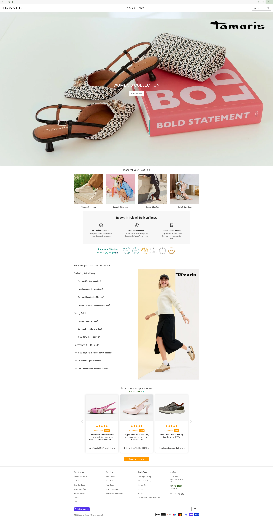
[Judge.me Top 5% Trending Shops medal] (162, 250)
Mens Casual (110, 477)
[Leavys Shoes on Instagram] (9, 2)
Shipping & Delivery (144, 477)
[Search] (268, 8)
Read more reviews (136, 459)
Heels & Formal (79, 493)
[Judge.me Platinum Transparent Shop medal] (135, 250)
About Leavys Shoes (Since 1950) (149, 498)
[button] (132, 8)
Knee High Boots (80, 485)
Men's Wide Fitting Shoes (114, 493)
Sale (75, 502)
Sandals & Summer (120, 191)
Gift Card (141, 493)
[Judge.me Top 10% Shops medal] (171, 250)
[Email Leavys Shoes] (2, 2)
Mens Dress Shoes (112, 489)
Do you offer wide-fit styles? (90, 329)
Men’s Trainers (111, 481)
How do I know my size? (88, 321)
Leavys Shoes (84, 515)
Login (262, 2)
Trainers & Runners (88, 191)
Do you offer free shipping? (89, 281)
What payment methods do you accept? (95, 353)
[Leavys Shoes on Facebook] (6, 2)
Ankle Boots (78, 481)
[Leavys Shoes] (12, 8)
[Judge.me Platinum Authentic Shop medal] (126, 250)
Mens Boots (110, 485)
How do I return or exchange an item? (94, 305)
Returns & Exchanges (145, 481)
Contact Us (142, 485)
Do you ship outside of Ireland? (91, 297)
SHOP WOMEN (136, 93)
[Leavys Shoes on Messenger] (12, 2)
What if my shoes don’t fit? (89, 337)
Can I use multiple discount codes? (93, 369)
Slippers (76, 498)
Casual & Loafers (152, 191)
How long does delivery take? (90, 289)
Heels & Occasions (184, 191)
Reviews (140, 489)
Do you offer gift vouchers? (89, 361)
